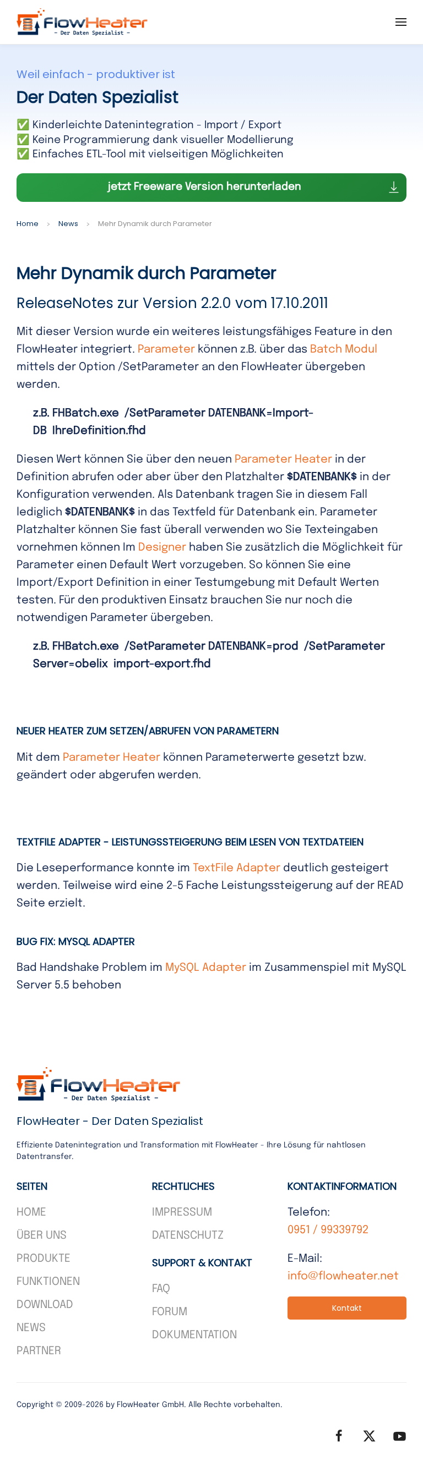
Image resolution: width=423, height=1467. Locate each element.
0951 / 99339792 (328, 1230)
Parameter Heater (283, 459)
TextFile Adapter (236, 868)
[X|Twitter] (369, 1436)
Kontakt (347, 1308)
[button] (400, 22)
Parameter (166, 349)
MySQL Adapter (205, 968)
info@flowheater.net (343, 1276)
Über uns (42, 1235)
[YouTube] (399, 1436)
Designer (162, 547)
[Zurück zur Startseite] (83, 22)
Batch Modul (343, 349)
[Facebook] (339, 1436)
